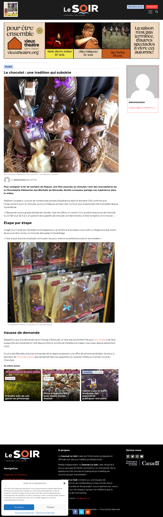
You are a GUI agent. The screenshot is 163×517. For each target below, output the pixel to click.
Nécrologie (135, 7)
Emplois (152, 7)
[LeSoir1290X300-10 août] (81, 40)
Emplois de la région (14, 479)
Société (15, 62)
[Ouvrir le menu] (150, 11)
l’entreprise (99, 340)
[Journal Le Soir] (81, 10)
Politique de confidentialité (24, 513)
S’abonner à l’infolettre (15, 475)
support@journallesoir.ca (141, 107)
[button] (64, 483)
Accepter (19, 507)
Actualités (7, 62)
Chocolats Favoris (25, 357)
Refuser (50, 507)
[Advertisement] (61, 420)
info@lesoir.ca (83, 498)
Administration (20, 180)
